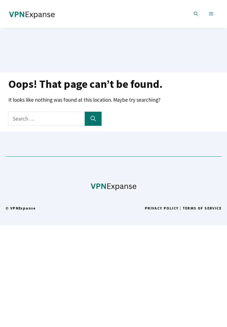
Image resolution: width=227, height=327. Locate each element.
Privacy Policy (162, 208)
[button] (195, 14)
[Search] (93, 119)
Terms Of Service (201, 208)
